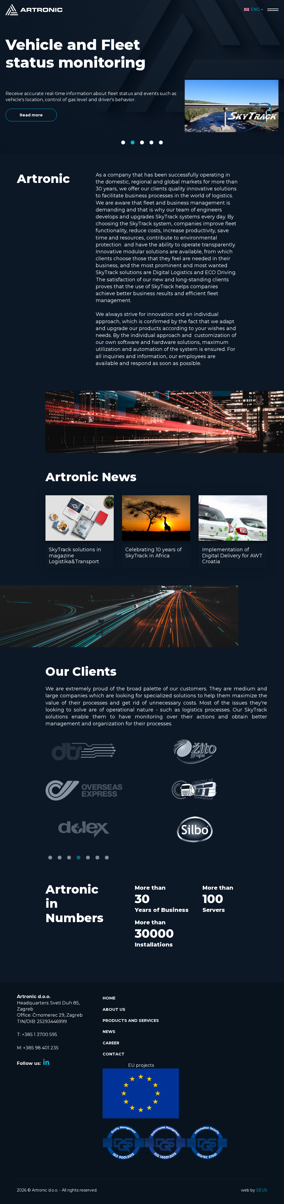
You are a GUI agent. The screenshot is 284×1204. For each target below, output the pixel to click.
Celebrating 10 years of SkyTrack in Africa (153, 553)
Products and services (131, 1020)
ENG (255, 9)
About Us (114, 1009)
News (109, 1031)
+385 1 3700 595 (39, 1034)
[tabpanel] (142, 57)
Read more (31, 97)
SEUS (261, 1190)
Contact (114, 1054)
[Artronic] (34, 9)
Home (109, 998)
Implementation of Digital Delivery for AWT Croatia (232, 556)
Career (111, 1042)
